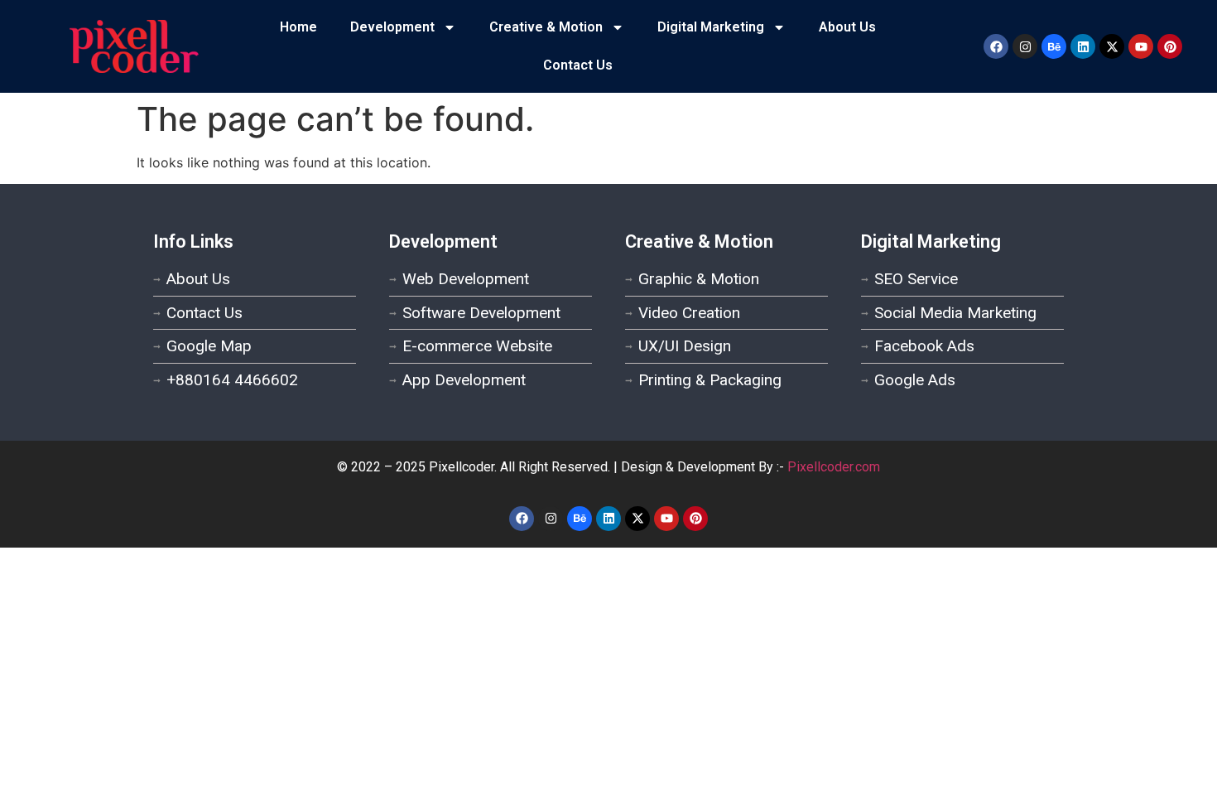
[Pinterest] (1169, 46)
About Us (847, 27)
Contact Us (578, 65)
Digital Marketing (710, 27)
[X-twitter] (1111, 46)
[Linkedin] (1082, 46)
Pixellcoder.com (833, 467)
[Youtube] (1140, 46)
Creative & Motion (546, 27)
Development (392, 27)
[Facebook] (996, 46)
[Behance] (1053, 46)
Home (298, 27)
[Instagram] (1025, 46)
